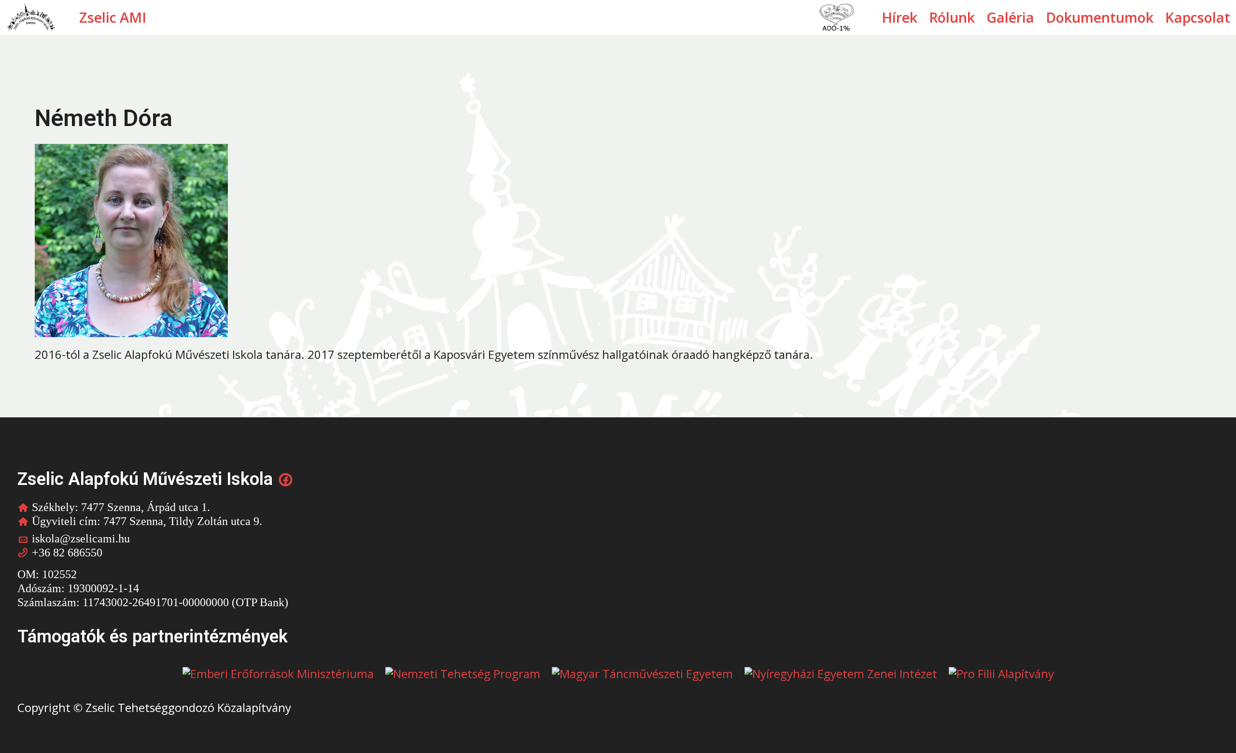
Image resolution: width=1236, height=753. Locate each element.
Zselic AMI (112, 17)
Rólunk (952, 17)
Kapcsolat (1197, 17)
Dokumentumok (1099, 17)
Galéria (1010, 17)
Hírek (899, 17)
